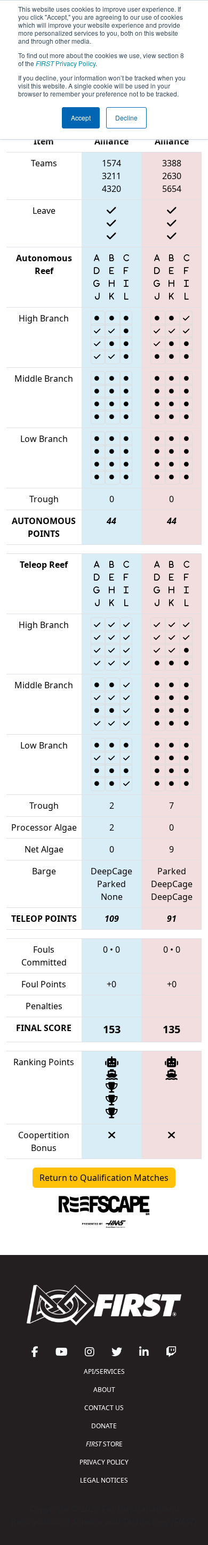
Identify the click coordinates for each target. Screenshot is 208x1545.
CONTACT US (104, 1407)
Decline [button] (126, 117)
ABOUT (104, 1389)
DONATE (104, 1425)
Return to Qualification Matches (104, 1178)
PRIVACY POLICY (104, 1462)
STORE (104, 1444)
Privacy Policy (65, 63)
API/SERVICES (104, 1371)
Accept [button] (81, 117)
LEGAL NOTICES (104, 1480)
